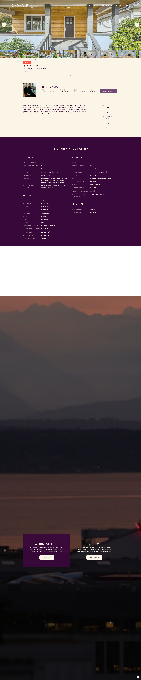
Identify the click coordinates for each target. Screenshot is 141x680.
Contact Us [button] (46, 557)
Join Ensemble (94, 557)
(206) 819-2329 (64, 92)
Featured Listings (93, 5)
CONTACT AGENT (108, 91)
